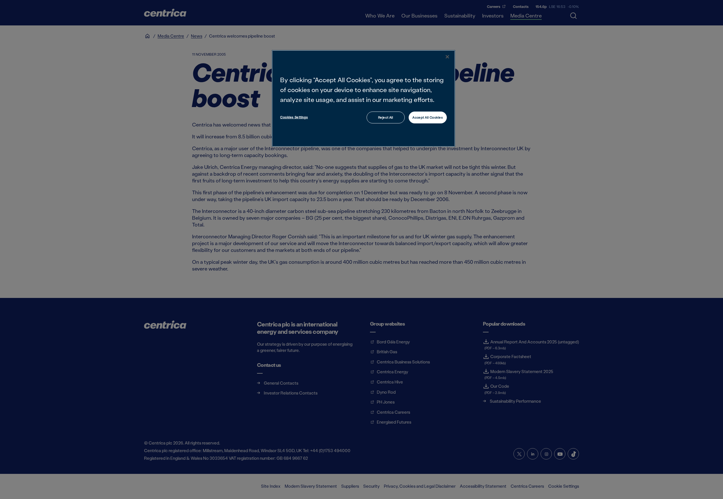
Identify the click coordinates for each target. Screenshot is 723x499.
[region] (363, 98)
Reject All (385, 117)
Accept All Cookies (427, 117)
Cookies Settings (294, 117)
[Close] (447, 57)
